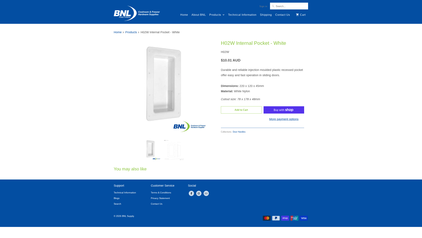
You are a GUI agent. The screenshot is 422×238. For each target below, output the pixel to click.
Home (184, 14)
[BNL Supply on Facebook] (191, 193)
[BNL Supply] (137, 11)
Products (215, 14)
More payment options (284, 119)
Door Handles (239, 132)
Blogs (117, 198)
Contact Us (282, 14)
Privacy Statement (160, 198)
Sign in (263, 6)
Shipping (266, 14)
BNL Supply (128, 216)
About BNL (199, 14)
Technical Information (242, 14)
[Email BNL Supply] (206, 193)
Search (117, 203)
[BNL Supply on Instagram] (198, 193)
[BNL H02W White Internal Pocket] (161, 87)
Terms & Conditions (161, 192)
